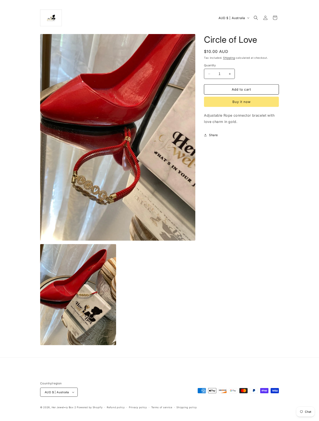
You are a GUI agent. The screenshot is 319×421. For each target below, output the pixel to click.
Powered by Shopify (90, 407)
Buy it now (241, 102)
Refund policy (116, 407)
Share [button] (213, 135)
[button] (256, 18)
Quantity (210, 65)
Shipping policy (186, 407)
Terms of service (161, 407)
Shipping (229, 57)
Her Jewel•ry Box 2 (64, 407)
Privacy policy (138, 407)
